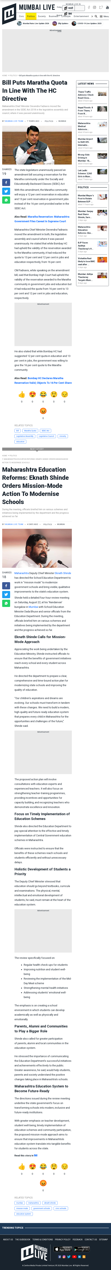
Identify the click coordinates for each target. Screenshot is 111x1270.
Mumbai (33, 606)
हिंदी (35, 1155)
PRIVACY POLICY (63, 1239)
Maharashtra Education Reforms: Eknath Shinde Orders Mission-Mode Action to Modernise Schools (35, 485)
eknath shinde (50, 1203)
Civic (21, 16)
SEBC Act (45, 431)
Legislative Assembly (24, 436)
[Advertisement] (55, 52)
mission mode (22, 1208)
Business (53, 16)
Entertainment (81, 16)
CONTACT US (91, 1239)
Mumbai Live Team (14, 121)
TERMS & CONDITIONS (42, 1239)
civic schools (61, 1208)
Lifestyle (66, 16)
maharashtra (33, 1203)
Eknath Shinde (63, 573)
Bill (17, 431)
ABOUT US (8, 1239)
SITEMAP (103, 1239)
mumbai (19, 1203)
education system (23, 1214)
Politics (31, 16)
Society (42, 16)
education (20, 442)
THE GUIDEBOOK (22, 1239)
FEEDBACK (78, 1239)
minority (63, 436)
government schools (41, 1208)
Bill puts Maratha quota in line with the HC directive (39, 76)
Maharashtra (21, 573)
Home (4, 76)
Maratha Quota (30, 431)
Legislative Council (46, 436)
